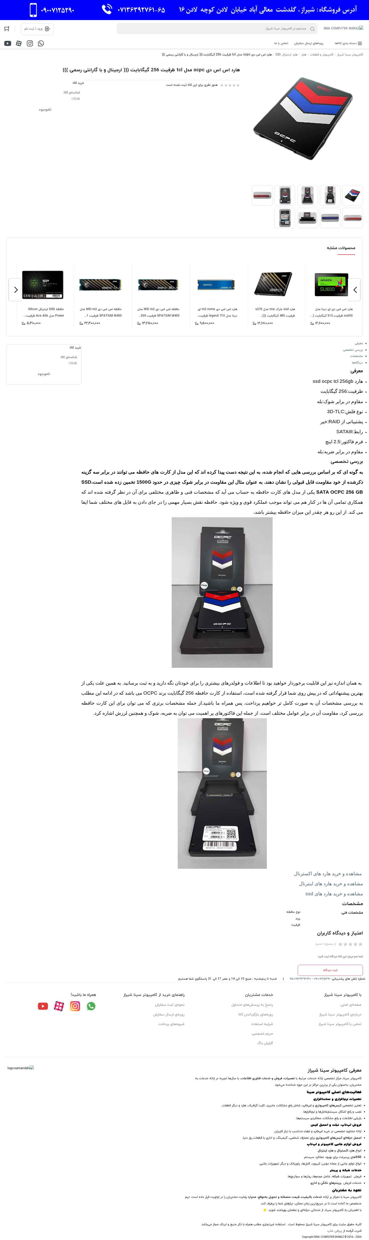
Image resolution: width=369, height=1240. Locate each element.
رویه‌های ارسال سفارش (309, 43)
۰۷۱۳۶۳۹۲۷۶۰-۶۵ (300, 979)
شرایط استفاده (262, 1024)
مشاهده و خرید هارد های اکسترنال (328, 873)
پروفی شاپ (334, 1231)
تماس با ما (281, 43)
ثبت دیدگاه (330, 970)
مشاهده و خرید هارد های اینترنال (331, 883)
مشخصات (356, 356)
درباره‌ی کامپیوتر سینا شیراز (340, 1014)
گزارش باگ (265, 1043)
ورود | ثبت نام (33, 29)
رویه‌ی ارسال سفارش (168, 1014)
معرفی (359, 343)
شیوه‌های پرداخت (171, 1024)
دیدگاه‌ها (357, 363)
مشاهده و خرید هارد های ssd (334, 893)
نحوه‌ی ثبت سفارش (169, 1004)
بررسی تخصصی (353, 350)
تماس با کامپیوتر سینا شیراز (339, 1024)
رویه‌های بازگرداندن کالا (255, 1014)
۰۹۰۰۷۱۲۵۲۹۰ (322, 979)
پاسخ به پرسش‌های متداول (252, 1004)
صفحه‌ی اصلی (351, 1004)
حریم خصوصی (262, 1033)
